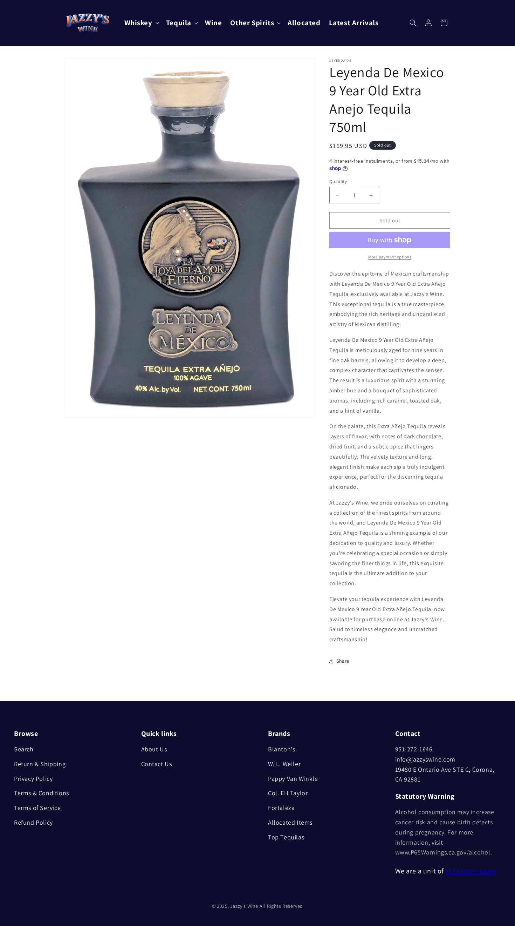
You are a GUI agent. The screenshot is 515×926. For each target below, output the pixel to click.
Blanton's (281, 749)
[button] (141, 23)
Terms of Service (37, 808)
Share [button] (342, 661)
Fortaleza (281, 808)
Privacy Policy (33, 779)
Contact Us (156, 764)
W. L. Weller (284, 764)
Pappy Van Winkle (293, 779)
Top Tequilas (286, 837)
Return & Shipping (40, 764)
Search (24, 749)
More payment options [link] (389, 256)
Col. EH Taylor (288, 793)
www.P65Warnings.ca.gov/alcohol (442, 852)
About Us (154, 749)
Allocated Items (290, 822)
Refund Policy (33, 822)
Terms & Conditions (41, 793)
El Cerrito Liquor (471, 871)
